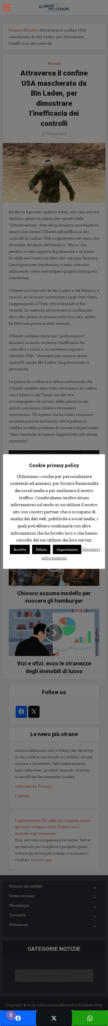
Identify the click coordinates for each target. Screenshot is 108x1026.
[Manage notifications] (11, 1015)
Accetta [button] (20, 549)
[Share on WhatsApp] (90, 1018)
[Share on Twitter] (54, 1018)
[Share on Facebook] (18, 1018)
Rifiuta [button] (41, 549)
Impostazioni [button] (67, 549)
